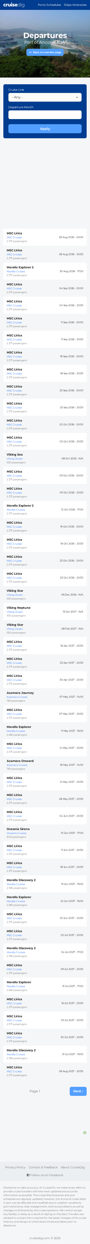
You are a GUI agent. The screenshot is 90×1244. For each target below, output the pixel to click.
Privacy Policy (15, 1167)
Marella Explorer (19, 727)
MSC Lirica (14, 233)
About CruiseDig (73, 1167)
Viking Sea (15, 454)
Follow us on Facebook (46, 1175)
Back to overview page (47, 52)
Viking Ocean (15, 458)
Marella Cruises (16, 271)
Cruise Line (16, 90)
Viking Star (15, 591)
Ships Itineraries (75, 5)
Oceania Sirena (18, 829)
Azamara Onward (20, 761)
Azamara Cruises (17, 696)
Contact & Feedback (43, 1167)
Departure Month (20, 107)
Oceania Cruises (16, 833)
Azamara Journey (20, 693)
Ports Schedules (49, 5)
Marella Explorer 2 (20, 267)
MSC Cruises (14, 237)
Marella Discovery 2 (21, 880)
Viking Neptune (19, 608)
